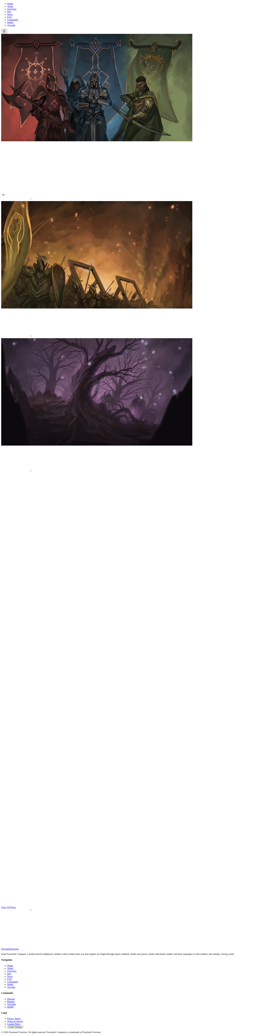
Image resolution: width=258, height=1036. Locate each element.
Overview (12, 9)
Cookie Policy (14, 1024)
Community (12, 19)
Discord (11, 999)
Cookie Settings (15, 1027)
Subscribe (34, 935)
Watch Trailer (19, 196)
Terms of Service (15, 1021)
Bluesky (11, 1001)
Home (10, 3)
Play (9, 11)
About (10, 6)
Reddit (10, 1007)
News (10, 14)
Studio (10, 22)
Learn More (6, 195)
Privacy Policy (14, 1018)
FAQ (9, 17)
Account (11, 25)
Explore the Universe (17, 467)
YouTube (11, 1004)
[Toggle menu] (4, 31)
